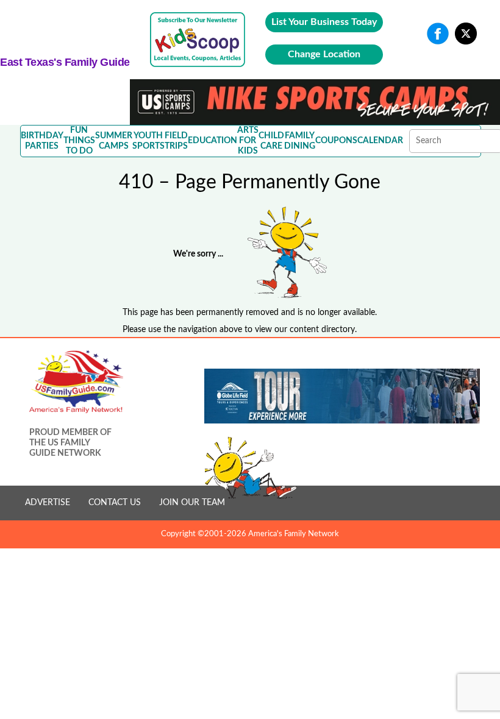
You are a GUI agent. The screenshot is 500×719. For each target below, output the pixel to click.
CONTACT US (114, 502)
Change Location (324, 54)
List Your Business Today (324, 22)
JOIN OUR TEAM (192, 502)
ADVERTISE (47, 502)
